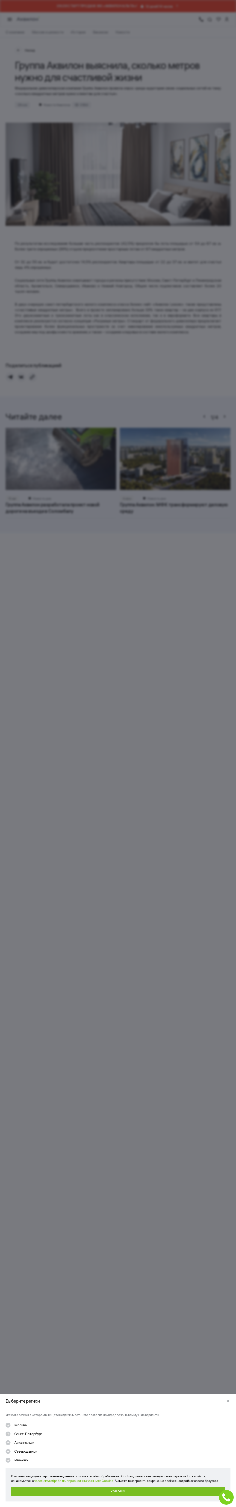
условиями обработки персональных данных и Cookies (74, 1480)
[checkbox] (16, 1425)
